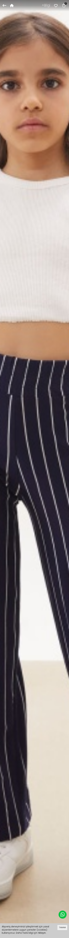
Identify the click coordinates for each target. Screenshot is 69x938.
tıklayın (42, 932)
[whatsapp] (63, 915)
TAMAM (62, 927)
